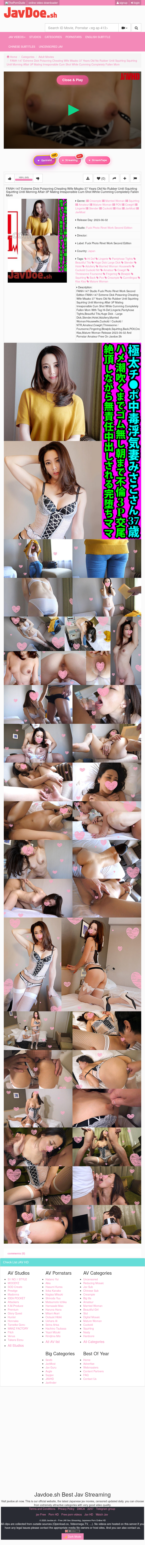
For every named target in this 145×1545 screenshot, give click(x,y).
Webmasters (90, 1367)
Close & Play (72, 79)
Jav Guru (51, 1367)
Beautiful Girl (91, 1309)
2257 (90, 1509)
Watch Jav (102, 1514)
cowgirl (121, 270)
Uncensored (90, 1279)
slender (128, 262)
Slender (93, 208)
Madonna (13, 1294)
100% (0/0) (26, 179)
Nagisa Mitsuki (54, 1294)
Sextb (49, 1360)
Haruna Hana (54, 1309)
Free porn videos (71, 1514)
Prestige (13, 1290)
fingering (111, 274)
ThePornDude (16, 3)
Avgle (49, 1371)
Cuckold (107, 208)
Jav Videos (16, 37)
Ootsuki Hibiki (54, 1317)
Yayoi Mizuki (53, 1332)
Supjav (50, 1375)
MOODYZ (13, 1283)
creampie (113, 277)
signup (123, 3)
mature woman (98, 281)
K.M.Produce (15, 1306)
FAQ (86, 1375)
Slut (85, 1313)
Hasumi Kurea (54, 1287)
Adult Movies (46, 57)
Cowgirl (129, 204)
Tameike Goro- (17, 1325)
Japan (91, 251)
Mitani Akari (52, 1313)
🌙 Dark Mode (72, 1536)
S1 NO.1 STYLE (17, 1279)
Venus (11, 1336)
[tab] (16, 1253)
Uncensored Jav (51, 46)
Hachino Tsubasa (56, 1328)
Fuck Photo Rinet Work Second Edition (109, 227)
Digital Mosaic (91, 1317)
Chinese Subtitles (21, 46)
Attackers (13, 1302)
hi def (91, 258)
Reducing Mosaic (93, 1283)
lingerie (103, 258)
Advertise (88, 1363)
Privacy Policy (66, 1509)
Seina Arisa (52, 1325)
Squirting (133, 201)
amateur (108, 270)
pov (101, 277)
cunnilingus (129, 277)
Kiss (118, 208)
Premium (13, 1309)
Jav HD (88, 1514)
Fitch (11, 1332)
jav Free (41, 1514)
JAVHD (50, 1379)
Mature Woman (102, 204)
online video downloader (43, 3)
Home (13, 57)
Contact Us (89, 1379)
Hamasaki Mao (54, 1306)
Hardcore (88, 1336)
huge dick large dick (107, 262)
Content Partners (93, 1371)
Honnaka (13, 1321)
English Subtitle (97, 37)
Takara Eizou (15, 1340)
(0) (102, 178)
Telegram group (105, 1509)
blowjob (125, 274)
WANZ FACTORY (18, 1328)
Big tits (87, 1298)
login (136, 3)
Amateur (83, 204)
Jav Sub (88, 1287)
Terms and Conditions (42, 1509)
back (92, 277)
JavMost (130, 208)
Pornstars (74, 37)
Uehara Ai (51, 1321)
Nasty (86, 1332)
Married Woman (115, 201)
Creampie (95, 201)
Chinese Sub (91, 1290)
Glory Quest (15, 1313)
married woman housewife (114, 266)
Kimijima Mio (53, 1336)
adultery (90, 266)
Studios (35, 37)
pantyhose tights (122, 258)
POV (118, 204)
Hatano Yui (52, 1279)
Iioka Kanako (53, 1290)
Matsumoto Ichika (56, 1302)
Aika (48, 1283)
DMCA (81, 1509)
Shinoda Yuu (53, 1298)
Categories (53, 37)
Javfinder (51, 1382)
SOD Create (15, 1287)
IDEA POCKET (16, 1298)
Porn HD (54, 1514)
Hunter (12, 1317)
